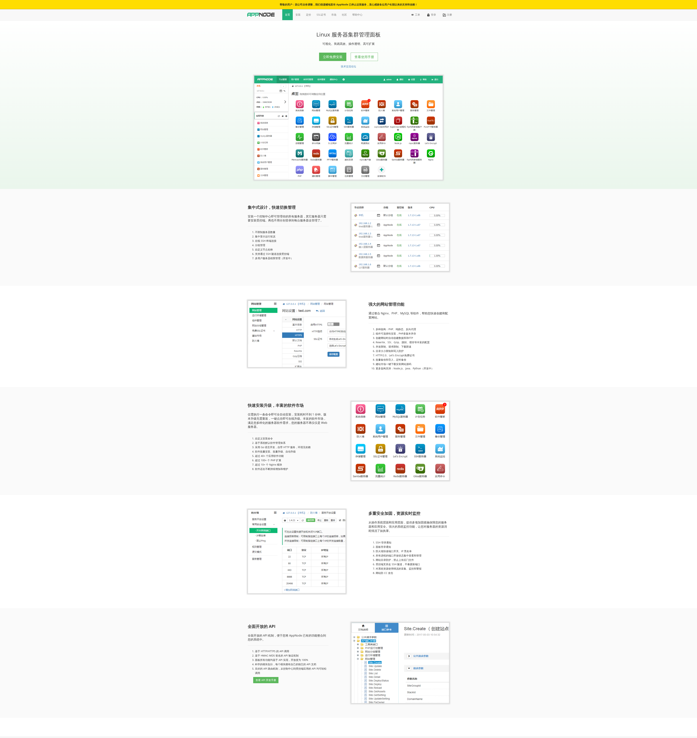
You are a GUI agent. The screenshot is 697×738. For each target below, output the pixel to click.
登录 (433, 14)
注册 (449, 14)
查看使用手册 (364, 57)
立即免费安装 (333, 57)
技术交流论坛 (348, 66)
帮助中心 (357, 14)
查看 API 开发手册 (266, 680)
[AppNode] (261, 15)
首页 (287, 14)
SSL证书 (321, 14)
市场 (333, 14)
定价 (308, 14)
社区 (344, 14)
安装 (298, 14)
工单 (417, 14)
